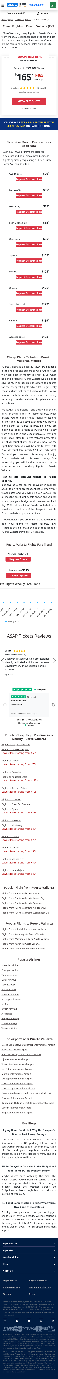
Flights (10, 19)
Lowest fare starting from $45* (18, 828)
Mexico (28, 19)
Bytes (32, 1294)
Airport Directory (38, 1280)
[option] (29, 661)
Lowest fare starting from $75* (18, 764)
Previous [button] (2, 660)
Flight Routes (10, 1280)
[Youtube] (29, 1321)
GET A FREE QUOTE (29, 101)
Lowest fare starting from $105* (19, 791)
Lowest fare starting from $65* (18, 753)
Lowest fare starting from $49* (18, 873)
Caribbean (19, 19)
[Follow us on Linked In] (53, 1321)
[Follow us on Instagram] (17, 1321)
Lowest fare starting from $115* (19, 780)
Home (4, 19)
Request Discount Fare (29, 179)
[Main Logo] (16, 5)
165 (24, 76)
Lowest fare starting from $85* (18, 812)
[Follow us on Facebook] (5, 1321)
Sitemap (7, 1294)
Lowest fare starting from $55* (18, 851)
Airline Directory (11, 1287)
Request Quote (18, 559)
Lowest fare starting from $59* (18, 862)
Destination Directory (40, 1287)
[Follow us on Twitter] (41, 1321)
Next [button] (54, 660)
